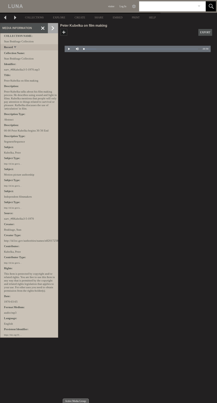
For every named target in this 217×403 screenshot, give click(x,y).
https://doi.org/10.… (13, 335)
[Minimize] (43, 28)
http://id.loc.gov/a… (13, 164)
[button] (211, 6)
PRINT (136, 17)
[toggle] (15, 47)
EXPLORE (59, 17)
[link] (199, 6)
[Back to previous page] (5, 18)
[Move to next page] (15, 18)
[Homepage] (80, 6)
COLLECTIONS (34, 17)
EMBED (117, 17)
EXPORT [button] (205, 32)
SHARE (99, 17)
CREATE (80, 17)
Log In (123, 6)
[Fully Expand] (53, 28)
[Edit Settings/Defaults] (134, 6)
